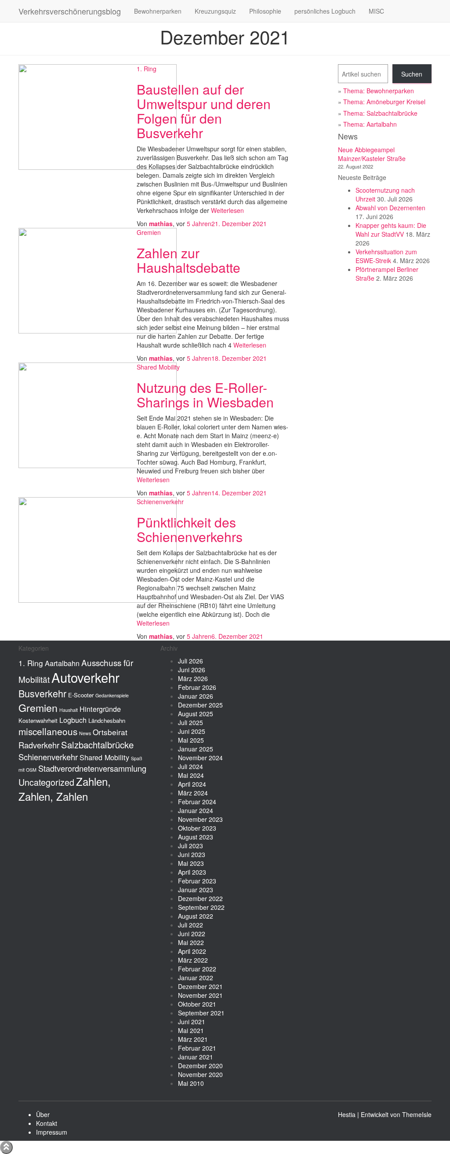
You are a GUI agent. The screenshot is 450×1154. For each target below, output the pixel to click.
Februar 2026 (197, 687)
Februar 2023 (197, 880)
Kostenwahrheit (38, 720)
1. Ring (146, 68)
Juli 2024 (190, 766)
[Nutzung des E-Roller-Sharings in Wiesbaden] (97, 414)
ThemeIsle (417, 1114)
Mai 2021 (191, 1030)
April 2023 (192, 872)
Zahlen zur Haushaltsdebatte (188, 260)
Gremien (149, 232)
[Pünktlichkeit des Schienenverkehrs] (97, 549)
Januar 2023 (195, 889)
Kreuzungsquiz (215, 11)
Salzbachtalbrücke (97, 744)
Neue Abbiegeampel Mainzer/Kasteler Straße (372, 154)
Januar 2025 (195, 748)
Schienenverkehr (160, 501)
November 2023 (200, 819)
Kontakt (46, 1123)
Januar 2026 (195, 696)
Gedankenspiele (112, 695)
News (85, 733)
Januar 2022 (195, 977)
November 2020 (200, 1074)
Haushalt (68, 710)
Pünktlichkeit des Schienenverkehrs (190, 529)
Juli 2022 (190, 924)
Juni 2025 (191, 731)
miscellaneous (47, 731)
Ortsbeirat (110, 731)
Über (43, 1114)
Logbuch (73, 719)
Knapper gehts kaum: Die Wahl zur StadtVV (391, 229)
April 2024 (192, 784)
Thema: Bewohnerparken (378, 90)
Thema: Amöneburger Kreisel (384, 101)
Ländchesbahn (106, 720)
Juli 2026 (190, 660)
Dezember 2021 (200, 986)
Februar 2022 (197, 968)
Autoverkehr (85, 677)
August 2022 (195, 916)
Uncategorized (46, 782)
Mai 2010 (191, 1083)
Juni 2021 (191, 1021)
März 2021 (193, 1039)
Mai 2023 (191, 863)
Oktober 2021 (197, 1004)
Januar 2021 (195, 1056)
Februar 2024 (197, 801)
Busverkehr (42, 693)
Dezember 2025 (200, 704)
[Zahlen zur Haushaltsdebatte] (97, 279)
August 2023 (195, 836)
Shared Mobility (158, 367)
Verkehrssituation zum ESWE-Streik (386, 256)
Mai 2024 (191, 775)
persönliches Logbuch (325, 11)
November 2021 (200, 995)
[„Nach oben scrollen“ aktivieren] (6, 1147)
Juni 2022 (191, 933)
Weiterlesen (226, 210)
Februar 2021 (197, 1048)
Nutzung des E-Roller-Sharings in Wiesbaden (205, 394)
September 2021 (201, 1012)
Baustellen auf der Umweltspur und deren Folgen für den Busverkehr (204, 111)
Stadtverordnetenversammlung (92, 768)
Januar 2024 (195, 810)
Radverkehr (38, 745)
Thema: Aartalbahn (370, 124)
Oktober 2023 (197, 828)
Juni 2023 (191, 854)
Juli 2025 (190, 722)
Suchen (411, 74)
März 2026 (193, 678)
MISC (376, 11)
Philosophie (265, 11)
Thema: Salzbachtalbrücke (380, 113)
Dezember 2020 (200, 1065)
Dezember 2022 (200, 898)
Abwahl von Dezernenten (390, 207)
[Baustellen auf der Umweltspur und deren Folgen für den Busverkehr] (97, 116)
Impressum (51, 1132)
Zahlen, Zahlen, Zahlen (64, 789)
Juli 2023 (190, 845)
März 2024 (193, 792)
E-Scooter (81, 695)
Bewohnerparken (157, 11)
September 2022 (201, 907)
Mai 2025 (191, 740)
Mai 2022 (191, 942)
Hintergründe (100, 708)
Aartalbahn (62, 663)
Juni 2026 (191, 669)
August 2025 (195, 713)
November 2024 (200, 757)
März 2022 (193, 960)
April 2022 (192, 951)
